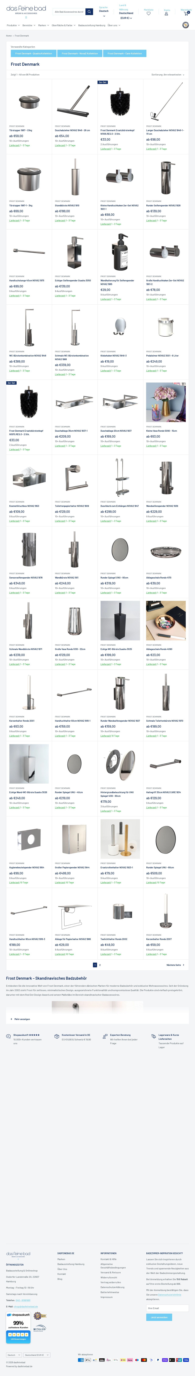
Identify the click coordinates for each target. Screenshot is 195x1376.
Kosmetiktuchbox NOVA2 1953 (24, 506)
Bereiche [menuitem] (27, 25)
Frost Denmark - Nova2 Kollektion (80, 53)
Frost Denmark (22, 35)
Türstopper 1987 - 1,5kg (20, 130)
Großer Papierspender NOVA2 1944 (72, 867)
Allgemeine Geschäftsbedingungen (113, 1265)
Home (9, 35)
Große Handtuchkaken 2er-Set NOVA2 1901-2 (165, 282)
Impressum (107, 1297)
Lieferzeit (14, 145)
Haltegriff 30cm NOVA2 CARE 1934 (163, 792)
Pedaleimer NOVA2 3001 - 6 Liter (162, 355)
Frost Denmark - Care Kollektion (125, 53)
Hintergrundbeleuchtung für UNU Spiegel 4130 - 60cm (117, 794)
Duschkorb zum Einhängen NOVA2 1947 (120, 506)
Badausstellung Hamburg (70, 1263)
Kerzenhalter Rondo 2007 (159, 939)
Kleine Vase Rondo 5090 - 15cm (161, 430)
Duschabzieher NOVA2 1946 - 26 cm (72, 130)
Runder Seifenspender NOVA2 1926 (163, 205)
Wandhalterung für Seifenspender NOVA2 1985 (117, 282)
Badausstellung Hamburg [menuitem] (91, 25)
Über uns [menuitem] (112, 25)
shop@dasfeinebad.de (26, 1306)
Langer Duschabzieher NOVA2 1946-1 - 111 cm (165, 132)
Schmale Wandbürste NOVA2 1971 (25, 649)
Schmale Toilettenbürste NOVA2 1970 (164, 720)
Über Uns (62, 1269)
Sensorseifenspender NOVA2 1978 (26, 577)
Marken (61, 1259)
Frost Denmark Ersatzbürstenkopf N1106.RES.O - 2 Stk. (118, 132)
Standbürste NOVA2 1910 (67, 205)
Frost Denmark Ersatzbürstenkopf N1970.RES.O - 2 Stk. (26, 432)
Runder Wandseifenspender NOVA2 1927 (120, 720)
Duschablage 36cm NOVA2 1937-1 (71, 430)
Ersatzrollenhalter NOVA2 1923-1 (117, 867)
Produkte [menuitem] (12, 25)
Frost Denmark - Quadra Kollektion (33, 53)
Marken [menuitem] (42, 25)
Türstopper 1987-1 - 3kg (20, 205)
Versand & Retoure (111, 1272)
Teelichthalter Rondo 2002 (114, 939)
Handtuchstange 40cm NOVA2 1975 (26, 280)
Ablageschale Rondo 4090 (159, 649)
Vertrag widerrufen (111, 1282)
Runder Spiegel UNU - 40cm (69, 792)
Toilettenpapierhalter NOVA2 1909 (72, 506)
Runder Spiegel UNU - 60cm (114, 577)
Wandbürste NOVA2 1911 (66, 577)
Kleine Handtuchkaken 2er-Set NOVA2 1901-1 (119, 207)
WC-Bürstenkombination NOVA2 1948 (27, 355)
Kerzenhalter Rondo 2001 (21, 720)
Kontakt (61, 1273)
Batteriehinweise (110, 1292)
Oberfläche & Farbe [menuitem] (62, 25)
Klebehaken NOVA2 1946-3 (114, 355)
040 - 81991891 (23, 1300)
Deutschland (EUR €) (34, 1355)
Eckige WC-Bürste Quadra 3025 (116, 649)
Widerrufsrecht (109, 1277)
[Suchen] (89, 11)
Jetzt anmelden (159, 1317)
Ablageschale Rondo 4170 (158, 577)
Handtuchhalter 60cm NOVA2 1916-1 (72, 720)
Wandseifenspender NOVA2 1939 (162, 506)
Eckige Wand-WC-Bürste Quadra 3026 (28, 792)
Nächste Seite (174, 965)
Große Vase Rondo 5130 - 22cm (70, 649)
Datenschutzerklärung (112, 1287)
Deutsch (11, 1355)
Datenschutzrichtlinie (169, 1294)
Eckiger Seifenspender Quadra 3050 (73, 280)
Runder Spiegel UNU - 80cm (160, 867)
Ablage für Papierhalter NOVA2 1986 (73, 939)
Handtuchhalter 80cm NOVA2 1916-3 (27, 939)
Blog (59, 1278)
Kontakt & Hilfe (109, 1259)
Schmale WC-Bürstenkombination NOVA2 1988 (72, 357)
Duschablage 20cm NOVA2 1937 (116, 430)
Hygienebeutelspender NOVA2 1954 (26, 867)
